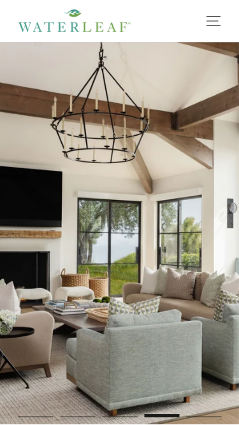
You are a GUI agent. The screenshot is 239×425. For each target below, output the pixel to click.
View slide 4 (161, 409)
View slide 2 (77, 409)
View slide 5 (203, 409)
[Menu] (214, 20)
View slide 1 (35, 409)
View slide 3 (119, 409)
